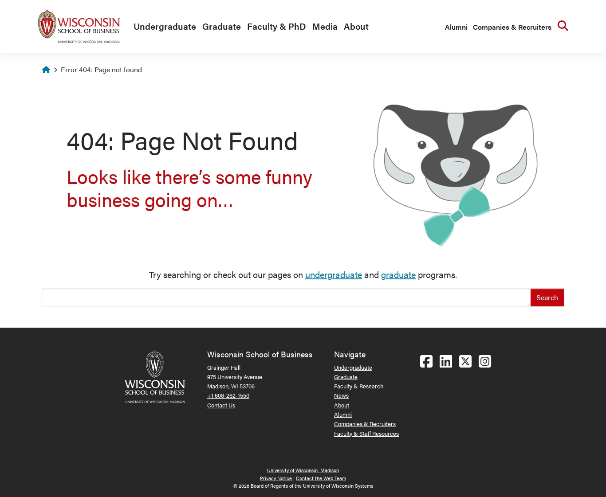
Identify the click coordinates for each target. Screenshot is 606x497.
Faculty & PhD (276, 26)
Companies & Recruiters (512, 27)
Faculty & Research (358, 386)
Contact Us (221, 405)
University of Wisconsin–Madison (303, 470)
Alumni (456, 27)
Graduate (221, 26)
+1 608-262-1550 (228, 395)
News (341, 395)
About (356, 26)
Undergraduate (165, 26)
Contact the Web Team (321, 478)
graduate (398, 274)
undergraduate (333, 274)
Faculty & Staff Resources (366, 433)
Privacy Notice (276, 478)
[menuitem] (162, 26)
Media (325, 26)
